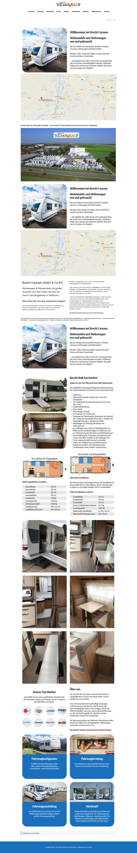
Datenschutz (82, 847)
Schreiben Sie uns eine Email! (30, 833)
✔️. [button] (88, 320)
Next (114, 20)
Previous (109, 20)
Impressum (73, 847)
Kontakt (89, 847)
